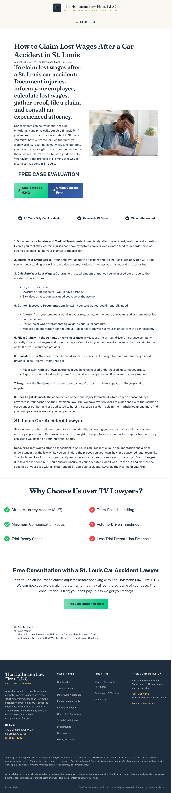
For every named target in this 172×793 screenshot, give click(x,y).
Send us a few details (144, 703)
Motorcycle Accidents (69, 694)
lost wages (56, 144)
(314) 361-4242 (14, 737)
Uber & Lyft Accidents (69, 714)
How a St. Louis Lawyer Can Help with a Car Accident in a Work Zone (57, 634)
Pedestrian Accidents (68, 701)
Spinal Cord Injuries (67, 720)
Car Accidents (64, 682)
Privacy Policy (12, 787)
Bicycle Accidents (66, 707)
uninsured (93, 369)
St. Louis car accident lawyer (90, 466)
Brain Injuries (64, 726)
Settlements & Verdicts (106, 693)
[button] (94, 22)
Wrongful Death (65, 739)
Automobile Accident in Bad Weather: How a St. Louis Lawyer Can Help (58, 638)
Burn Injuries (64, 733)
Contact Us (100, 699)
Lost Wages (24, 630)
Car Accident (25, 627)
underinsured (110, 369)
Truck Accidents (66, 688)
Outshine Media (156, 787)
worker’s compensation (94, 374)
